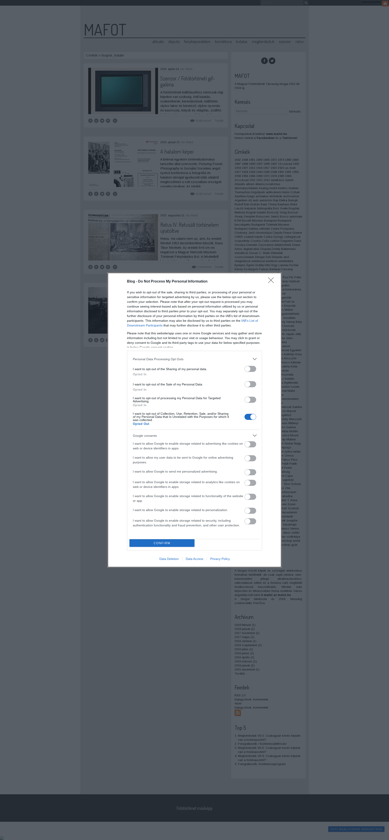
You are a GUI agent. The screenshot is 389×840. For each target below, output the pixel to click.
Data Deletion (169, 559)
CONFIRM (162, 543)
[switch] (250, 369)
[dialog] (194, 420)
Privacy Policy (220, 559)
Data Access (194, 559)
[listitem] (194, 359)
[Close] (272, 281)
